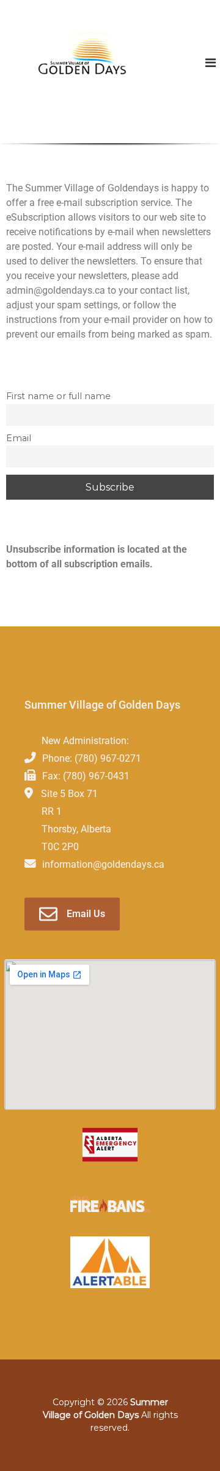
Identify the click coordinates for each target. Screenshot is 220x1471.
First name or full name (58, 396)
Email (18, 438)
